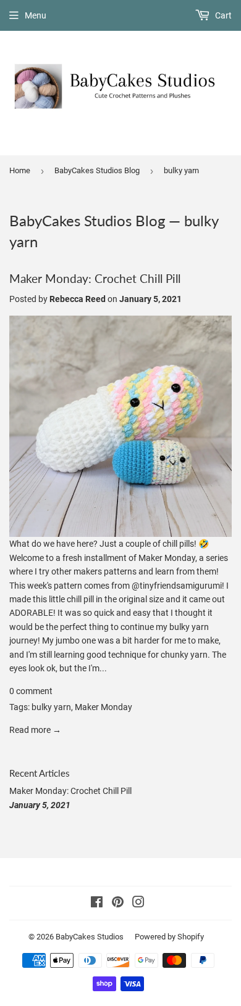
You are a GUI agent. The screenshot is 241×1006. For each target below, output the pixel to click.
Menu (35, 15)
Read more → (35, 730)
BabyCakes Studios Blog (97, 170)
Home (19, 170)
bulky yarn (51, 707)
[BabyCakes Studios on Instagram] (138, 904)
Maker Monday (103, 707)
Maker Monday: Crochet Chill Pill (94, 278)
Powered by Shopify (169, 936)
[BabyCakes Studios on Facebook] (96, 904)
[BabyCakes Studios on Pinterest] (117, 904)
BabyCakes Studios (90, 936)
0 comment (31, 691)
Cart (222, 15)
